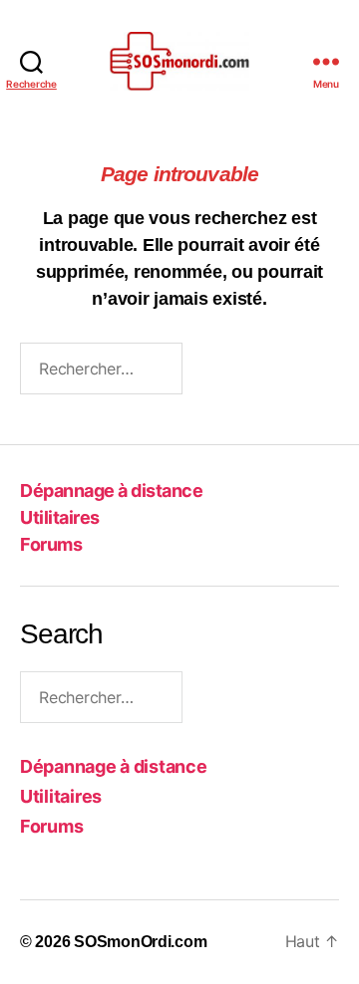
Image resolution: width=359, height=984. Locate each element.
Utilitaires (60, 517)
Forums (51, 544)
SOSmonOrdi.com (140, 941)
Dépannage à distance (111, 490)
